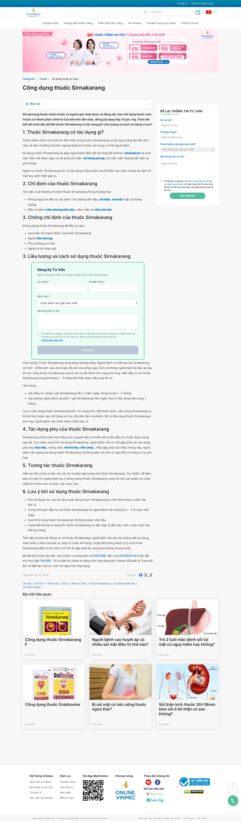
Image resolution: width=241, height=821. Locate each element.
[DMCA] (194, 792)
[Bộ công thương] (194, 782)
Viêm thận (53, 583)
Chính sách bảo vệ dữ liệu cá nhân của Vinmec (159, 818)
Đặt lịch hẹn (67, 797)
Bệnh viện (43, 296)
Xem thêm (30, 655)
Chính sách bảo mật (52, 340)
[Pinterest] (150, 575)
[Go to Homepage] (33, 12)
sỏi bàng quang (31, 587)
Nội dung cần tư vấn (48, 311)
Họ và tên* (166, 120)
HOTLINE (100, 555)
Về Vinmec (134, 23)
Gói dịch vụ (66, 787)
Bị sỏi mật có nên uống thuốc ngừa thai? (119, 707)
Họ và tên (43, 282)
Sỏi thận (39, 583)
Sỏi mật (27, 583)
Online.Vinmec (190, 23)
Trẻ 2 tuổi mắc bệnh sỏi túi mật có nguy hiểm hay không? (187, 642)
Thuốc (43, 78)
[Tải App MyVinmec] (93, 790)
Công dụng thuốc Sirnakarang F (53, 642)
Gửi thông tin (187, 195)
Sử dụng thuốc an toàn (65, 78)
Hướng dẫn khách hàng (78, 23)
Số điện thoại (97, 282)
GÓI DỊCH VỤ (128, 555)
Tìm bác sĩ (182, 3)
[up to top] (233, 788)
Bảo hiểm (65, 792)
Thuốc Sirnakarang (99, 583)
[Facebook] (140, 575)
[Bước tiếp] (155, 800)
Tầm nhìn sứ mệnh (40, 782)
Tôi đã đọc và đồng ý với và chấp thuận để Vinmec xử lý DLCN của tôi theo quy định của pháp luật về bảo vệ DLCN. (188, 185)
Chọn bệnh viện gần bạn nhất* (178, 144)
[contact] (233, 800)
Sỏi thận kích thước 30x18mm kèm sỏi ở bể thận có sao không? (187, 709)
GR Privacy (189, 818)
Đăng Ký (88, 350)
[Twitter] (146, 575)
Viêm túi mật (78, 583)
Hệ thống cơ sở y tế (40, 787)
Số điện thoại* (168, 132)
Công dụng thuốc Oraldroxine (52, 704)
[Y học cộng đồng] (155, 794)
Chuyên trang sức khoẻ (161, 23)
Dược (65, 583)
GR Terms (202, 818)
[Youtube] (148, 782)
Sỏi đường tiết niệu (124, 583)
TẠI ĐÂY (45, 560)
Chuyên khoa (50, 23)
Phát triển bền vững (110, 23)
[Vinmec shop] (126, 790)
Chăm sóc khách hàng (202, 3)
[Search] (145, 12)
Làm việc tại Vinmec (41, 797)
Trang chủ (29, 78)
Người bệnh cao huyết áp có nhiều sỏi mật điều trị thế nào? (120, 642)
